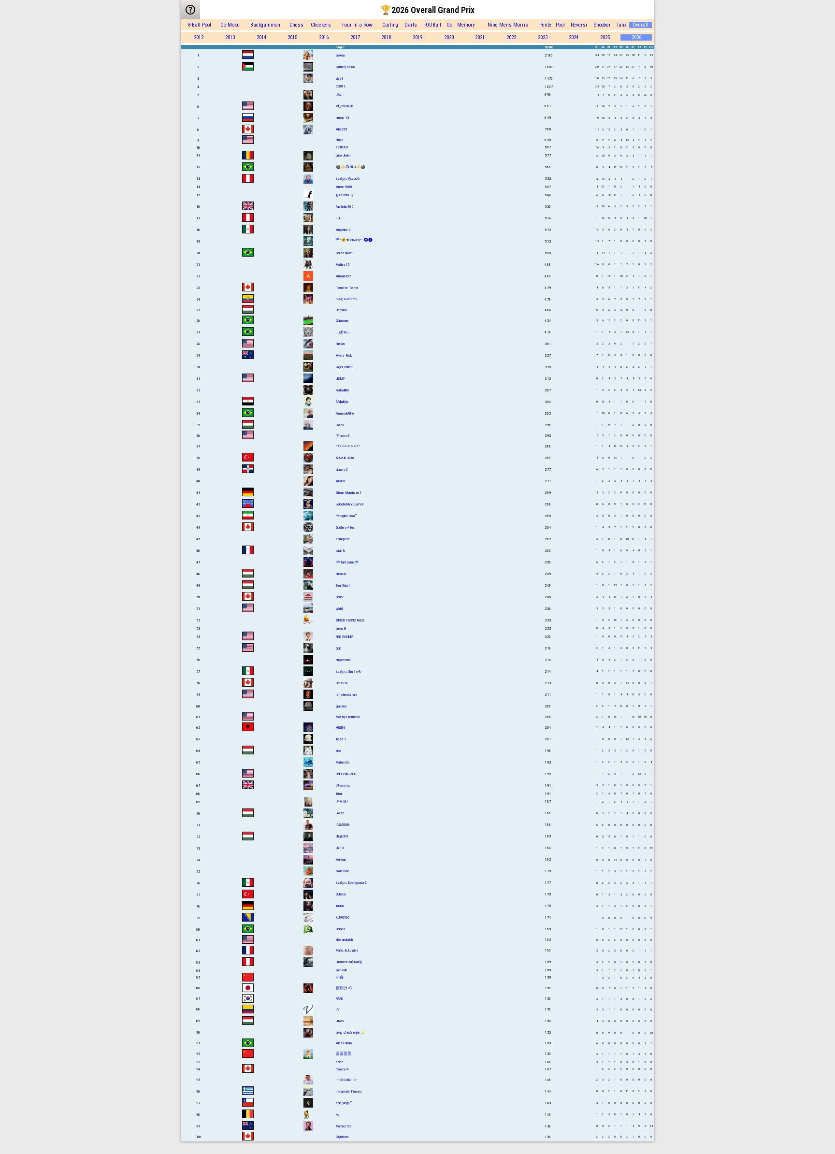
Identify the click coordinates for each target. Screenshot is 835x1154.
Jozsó (340, 813)
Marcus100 (344, 1126)
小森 (340, 977)
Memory (466, 25)
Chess (296, 25)
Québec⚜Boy (345, 527)
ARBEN (340, 727)
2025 (605, 37)
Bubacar (341, 574)
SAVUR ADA (345, 458)
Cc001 (341, 86)
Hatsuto (341, 683)
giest (340, 78)
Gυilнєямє (342, 320)
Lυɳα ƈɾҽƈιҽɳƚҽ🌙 (350, 1032)
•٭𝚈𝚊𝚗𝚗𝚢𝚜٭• (348, 446)
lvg (338, 1114)
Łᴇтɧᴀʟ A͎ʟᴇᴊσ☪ (348, 178)
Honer (340, 597)
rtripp (339, 140)
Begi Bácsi (343, 585)
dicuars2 (342, 469)
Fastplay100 (345, 206)
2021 (480, 37)
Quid (339, 648)
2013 (230, 37)
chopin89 (342, 836)
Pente (545, 25)
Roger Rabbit (344, 367)
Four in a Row (357, 25)
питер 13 (342, 117)
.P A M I (342, 801)
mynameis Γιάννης (349, 1091)
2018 (386, 37)
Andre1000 (344, 187)
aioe (339, 751)
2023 (542, 37)
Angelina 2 (343, 230)
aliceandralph (344, 940)
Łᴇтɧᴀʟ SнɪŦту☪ (349, 671)
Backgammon (265, 25)
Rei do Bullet (344, 253)
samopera (343, 539)
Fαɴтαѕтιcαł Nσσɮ (349, 962)
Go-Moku (230, 25)
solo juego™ (344, 1103)
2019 (417, 37)
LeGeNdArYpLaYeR (350, 504)
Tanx (622, 25)
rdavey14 (342, 1069)
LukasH (341, 628)
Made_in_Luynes (347, 950)
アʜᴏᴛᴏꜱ (342, 435)
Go (449, 25)
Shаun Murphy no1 (348, 492)
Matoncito (343, 762)
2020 (449, 37)
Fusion (340, 344)
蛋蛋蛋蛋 (344, 1054)
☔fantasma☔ (348, 562)
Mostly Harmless (348, 717)
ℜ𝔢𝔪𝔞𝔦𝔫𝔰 (343, 785)
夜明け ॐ (344, 988)
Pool (560, 25)
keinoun (341, 859)
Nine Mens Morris (508, 25)
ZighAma (342, 1137)
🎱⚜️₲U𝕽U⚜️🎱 (351, 167)
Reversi (579, 25)
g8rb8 (340, 608)
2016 (324, 37)
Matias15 (343, 264)
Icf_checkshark (347, 694)
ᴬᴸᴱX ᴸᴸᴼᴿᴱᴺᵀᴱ (347, 299)
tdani (339, 794)
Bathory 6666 (345, 67)
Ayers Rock (344, 355)
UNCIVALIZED (346, 774)
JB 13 (340, 848)
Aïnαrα (340, 481)
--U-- (339, 218)
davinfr (340, 550)
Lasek (340, 425)
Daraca (340, 929)
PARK (340, 998)
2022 (511, 37)
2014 (261, 37)
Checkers (321, 25)
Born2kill (341, 970)
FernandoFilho (345, 413)
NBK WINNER (345, 637)
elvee (340, 1062)
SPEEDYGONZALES (350, 620)
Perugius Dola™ (346, 516)
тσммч (340, 906)
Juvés (340, 1021)
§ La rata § (344, 195)
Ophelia (341, 894)
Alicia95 (341, 129)
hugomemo (343, 660)
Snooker (602, 25)
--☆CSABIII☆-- (347, 1080)
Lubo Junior (343, 155)
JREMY (341, 378)
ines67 (341, 739)
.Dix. (339, 94)
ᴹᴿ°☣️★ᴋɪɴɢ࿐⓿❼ (354, 240)
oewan (340, 55)
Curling (390, 25)
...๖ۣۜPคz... (343, 332)
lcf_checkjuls (345, 106)
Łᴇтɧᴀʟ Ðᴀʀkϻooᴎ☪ (352, 882)
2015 (292, 37)
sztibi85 (342, 147)
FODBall (432, 25)
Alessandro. (344, 1043)
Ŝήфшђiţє (342, 402)
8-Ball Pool (199, 25)
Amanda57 (343, 276)
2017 (355, 37)
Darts (410, 25)
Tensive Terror (347, 288)
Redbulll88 (343, 390)
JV (337, 1009)
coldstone (343, 871)
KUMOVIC (342, 917)
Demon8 (341, 310)
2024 (573, 37)
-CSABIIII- (343, 824)
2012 (198, 37)
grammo (341, 706)
